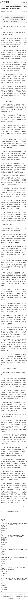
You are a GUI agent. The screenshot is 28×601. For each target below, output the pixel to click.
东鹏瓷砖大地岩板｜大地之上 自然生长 (17, 549)
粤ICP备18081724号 (16, 598)
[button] (23, 2)
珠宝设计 (3, 11)
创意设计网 (4, 2)
